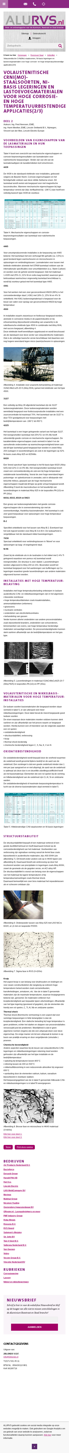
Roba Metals (9, 1220)
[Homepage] (35, 22)
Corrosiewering (11, 1273)
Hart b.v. (7, 1182)
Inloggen (36, 38)
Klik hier (47, 1435)
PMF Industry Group (13, 1216)
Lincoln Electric (11, 1186)
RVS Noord (9, 1228)
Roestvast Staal (36, 55)
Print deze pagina (25, 1147)
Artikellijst (51, 55)
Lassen (7, 1278)
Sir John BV (9, 1237)
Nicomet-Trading (11, 1203)
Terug (8, 1147)
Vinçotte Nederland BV (14, 1262)
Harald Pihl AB (10, 1178)
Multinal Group (10, 1199)
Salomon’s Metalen (13, 1232)
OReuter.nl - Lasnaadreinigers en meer (22, 1211)
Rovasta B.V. (10, 1224)
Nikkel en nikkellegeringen (16, 1282)
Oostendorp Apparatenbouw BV (19, 1207)
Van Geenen (9, 1249)
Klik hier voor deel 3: (13, 1137)
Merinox (7, 1195)
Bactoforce (9, 1169)
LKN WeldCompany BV (14, 1190)
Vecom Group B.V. (12, 1258)
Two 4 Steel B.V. (11, 1241)
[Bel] (34, 4)
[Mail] (25, 4)
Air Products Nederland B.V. (17, 1165)
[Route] (43, 4)
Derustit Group (11, 1173)
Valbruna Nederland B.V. (15, 1245)
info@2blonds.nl (11, 1357)
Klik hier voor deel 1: (13, 1134)
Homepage (22, 55)
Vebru (6, 1253)
